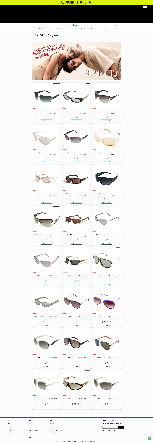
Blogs (30, 437)
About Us (52, 423)
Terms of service (80, 441)
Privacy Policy (53, 432)
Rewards (30, 435)
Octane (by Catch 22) (39, 316)
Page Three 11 (99, 234)
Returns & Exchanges (33, 430)
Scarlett (69, 111)
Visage (39, 357)
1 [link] (71, 413)
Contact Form (53, 425)
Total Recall (99, 357)
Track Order (31, 428)
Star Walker (99, 111)
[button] (30, 25)
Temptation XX (38, 234)
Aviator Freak (99, 275)
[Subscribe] (121, 427)
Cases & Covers (11, 432)
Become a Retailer (33, 432)
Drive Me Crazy (69, 193)
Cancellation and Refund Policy (56, 430)
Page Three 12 (38, 275)
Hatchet (69, 398)
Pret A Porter (99, 152)
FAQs (30, 423)
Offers (9, 435)
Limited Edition (11, 428)
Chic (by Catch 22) (69, 234)
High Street (99, 193)
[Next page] (81, 414)
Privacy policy (74, 441)
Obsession (69, 152)
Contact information (93, 441)
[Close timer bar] (151, 2)
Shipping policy (86, 441)
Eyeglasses (10, 425)
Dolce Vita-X (99, 398)
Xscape (99, 316)
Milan (39, 193)
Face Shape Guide (32, 425)
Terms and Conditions (54, 435)
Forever (69, 275)
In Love (39, 398)
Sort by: (102, 40)
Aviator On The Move (39, 152)
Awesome (39, 111)
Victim (69, 357)
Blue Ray (9, 430)
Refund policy (69, 441)
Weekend (69, 316)
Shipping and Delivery (54, 428)
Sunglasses (10, 423)
